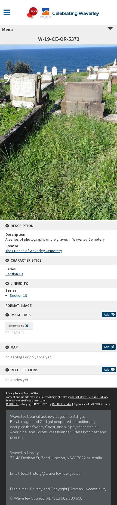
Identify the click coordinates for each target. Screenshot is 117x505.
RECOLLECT (12, 404)
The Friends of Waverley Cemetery (33, 250)
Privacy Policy (14, 393)
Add (107, 314)
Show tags (16, 325)
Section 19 (14, 273)
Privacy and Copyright (49, 489)
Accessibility (95, 489)
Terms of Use (31, 393)
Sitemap (77, 489)
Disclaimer (19, 489)
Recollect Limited (62, 404)
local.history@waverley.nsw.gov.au (51, 473)
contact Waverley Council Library (89, 397)
